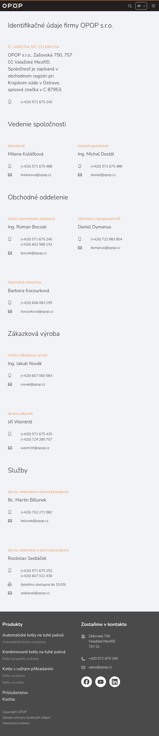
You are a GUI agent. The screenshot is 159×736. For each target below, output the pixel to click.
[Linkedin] (114, 681)
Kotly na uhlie (13, 682)
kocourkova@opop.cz (37, 311)
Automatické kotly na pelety (24, 642)
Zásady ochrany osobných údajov (26, 717)
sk (139, 5)
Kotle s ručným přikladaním (27, 669)
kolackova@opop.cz (36, 174)
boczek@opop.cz (34, 253)
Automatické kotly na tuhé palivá (33, 635)
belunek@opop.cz (34, 520)
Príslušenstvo (15, 692)
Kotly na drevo (13, 675)
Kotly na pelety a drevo (20, 658)
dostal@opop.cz (103, 174)
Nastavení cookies (15, 723)
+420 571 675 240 (103, 658)
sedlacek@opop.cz (35, 593)
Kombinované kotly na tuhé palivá (33, 652)
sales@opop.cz (100, 667)
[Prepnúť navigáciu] (153, 5)
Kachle (8, 699)
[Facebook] (86, 681)
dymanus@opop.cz (105, 247)
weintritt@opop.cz (35, 448)
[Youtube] (100, 681)
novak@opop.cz (33, 384)
